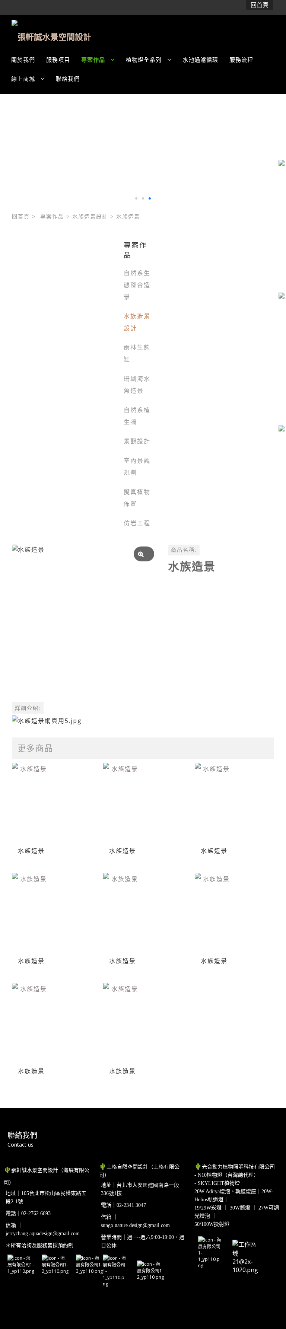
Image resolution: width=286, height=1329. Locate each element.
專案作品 (52, 216)
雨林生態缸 (137, 353)
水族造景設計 (90, 216)
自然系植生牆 (137, 416)
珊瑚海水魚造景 (137, 385)
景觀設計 (137, 441)
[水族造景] (84, 617)
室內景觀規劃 (137, 466)
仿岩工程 (137, 523)
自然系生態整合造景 (137, 285)
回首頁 (21, 216)
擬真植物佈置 (137, 498)
